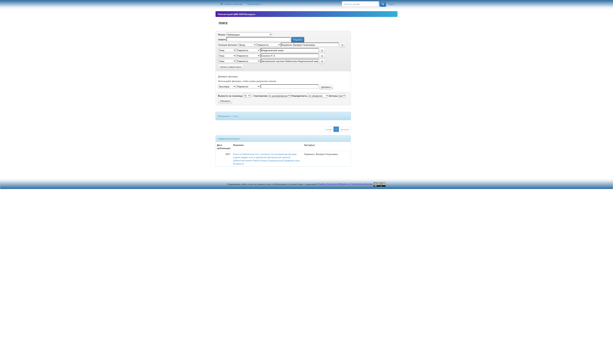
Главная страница (232, 4)
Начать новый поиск (230, 66)
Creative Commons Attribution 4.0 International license (344, 184)
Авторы (333, 95)
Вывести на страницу (230, 95)
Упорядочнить (299, 95)
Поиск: (222, 34)
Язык (391, 4)
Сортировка (260, 95)
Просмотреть (254, 4)
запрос (222, 39)
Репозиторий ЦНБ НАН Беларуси (236, 14)
